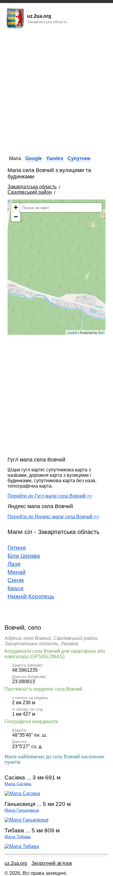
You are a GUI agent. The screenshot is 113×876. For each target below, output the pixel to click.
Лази (14, 564)
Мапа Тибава (18, 836)
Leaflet (72, 332)
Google (33, 158)
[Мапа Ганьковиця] (27, 819)
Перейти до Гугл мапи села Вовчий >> (50, 495)
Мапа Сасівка (18, 784)
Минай (17, 572)
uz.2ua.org (16, 863)
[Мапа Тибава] (22, 846)
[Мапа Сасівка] (22, 793)
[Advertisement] (56, 90)
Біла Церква (24, 556)
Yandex (54, 158)
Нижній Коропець (31, 596)
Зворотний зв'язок (51, 863)
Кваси (16, 588)
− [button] (16, 217)
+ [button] (16, 207)
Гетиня (17, 547)
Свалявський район (30, 192)
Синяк (16, 580)
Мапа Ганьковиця (22, 810)
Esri (101, 332)
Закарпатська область (32, 186)
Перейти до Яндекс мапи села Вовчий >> (53, 516)
